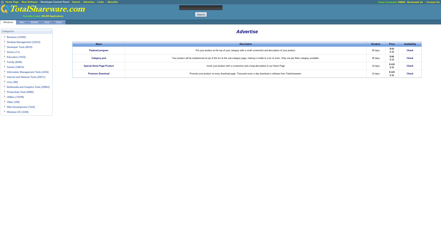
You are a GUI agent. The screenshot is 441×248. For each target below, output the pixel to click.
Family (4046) (14, 62)
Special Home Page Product (99, 66)
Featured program (98, 50)
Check (410, 50)
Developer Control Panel (55, 2)
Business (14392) (16, 37)
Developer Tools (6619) (19, 47)
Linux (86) (12, 82)
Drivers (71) (13, 52)
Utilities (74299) (15, 97)
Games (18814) (15, 67)
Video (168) (13, 102)
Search (76, 2)
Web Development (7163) (21, 107)
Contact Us (433, 2)
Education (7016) (16, 57)
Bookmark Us (415, 2)
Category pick (98, 58)
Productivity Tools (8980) (20, 92)
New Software (30, 2)
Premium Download (98, 73)
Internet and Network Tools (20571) (26, 77)
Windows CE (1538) (18, 112)
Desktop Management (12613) (23, 42)
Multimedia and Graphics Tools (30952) (28, 87)
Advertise (88, 2)
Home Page (12, 2)
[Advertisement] (378, 12)
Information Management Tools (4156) (28, 72)
